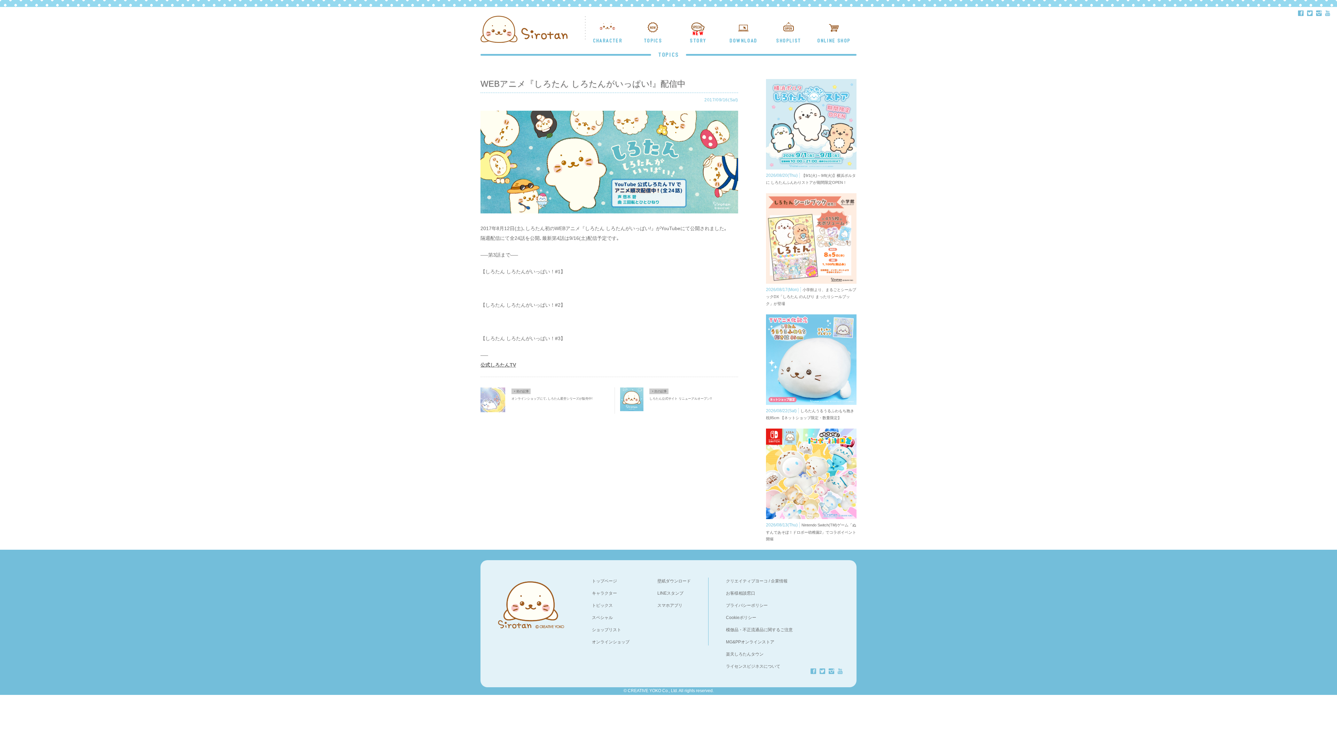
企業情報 (779, 581)
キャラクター (604, 593)
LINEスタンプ (670, 593)
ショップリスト (606, 629)
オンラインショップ (611, 642)
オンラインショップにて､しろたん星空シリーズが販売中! (552, 398)
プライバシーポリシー (747, 605)
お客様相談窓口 (740, 593)
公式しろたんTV (498, 365)
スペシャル (602, 617)
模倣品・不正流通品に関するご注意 (759, 629)
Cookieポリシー (741, 617)
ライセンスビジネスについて (753, 666)
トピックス (602, 605)
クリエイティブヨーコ (747, 581)
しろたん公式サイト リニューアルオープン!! (680, 398)
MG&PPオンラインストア (750, 642)
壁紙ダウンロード (674, 581)
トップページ (604, 581)
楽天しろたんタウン (745, 654)
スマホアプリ (669, 605)
